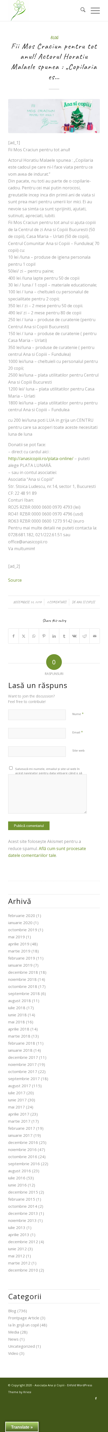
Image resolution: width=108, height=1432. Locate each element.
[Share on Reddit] (85, 636)
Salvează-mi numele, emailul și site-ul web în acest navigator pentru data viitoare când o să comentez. (48, 773)
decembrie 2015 (23, 1192)
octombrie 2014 (22, 1206)
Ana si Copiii (85, 602)
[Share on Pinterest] (44, 636)
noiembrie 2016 (22, 1149)
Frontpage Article (23, 1317)
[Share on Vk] (74, 636)
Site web (78, 750)
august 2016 (19, 1170)
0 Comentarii (56, 602)
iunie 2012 (17, 1248)
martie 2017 (19, 1121)
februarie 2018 (21, 1043)
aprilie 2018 (18, 1029)
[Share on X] (24, 636)
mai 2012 (16, 1255)
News (13, 1339)
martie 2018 (19, 1036)
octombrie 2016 (22, 1156)
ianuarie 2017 (20, 1135)
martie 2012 (19, 1263)
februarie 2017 (21, 1128)
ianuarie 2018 (20, 1050)
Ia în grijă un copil (23, 1324)
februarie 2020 (21, 915)
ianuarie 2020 (20, 922)
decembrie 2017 (23, 1057)
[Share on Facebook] (13, 636)
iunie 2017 (17, 1099)
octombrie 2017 (22, 1071)
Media (13, 1332)
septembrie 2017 (24, 1078)
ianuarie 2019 (20, 965)
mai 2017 (16, 1107)
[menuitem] (80, 10)
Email (77, 732)
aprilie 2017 (18, 1114)
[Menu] (92, 10)
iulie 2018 (16, 1007)
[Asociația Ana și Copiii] (45, 10)
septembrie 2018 (24, 993)
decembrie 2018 (23, 972)
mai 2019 (16, 936)
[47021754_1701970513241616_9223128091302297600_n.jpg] (54, 116)
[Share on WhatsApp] (34, 636)
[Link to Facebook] (96, 1398)
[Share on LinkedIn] (54, 636)
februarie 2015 (21, 1199)
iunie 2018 (17, 1014)
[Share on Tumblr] (64, 636)
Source (15, 580)
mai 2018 (16, 1021)
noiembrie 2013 (22, 1220)
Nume (78, 713)
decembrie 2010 (23, 1270)
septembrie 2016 (24, 1163)
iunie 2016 (17, 1185)
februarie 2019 (21, 958)
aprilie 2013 (18, 1234)
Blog (54, 37)
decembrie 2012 (23, 1241)
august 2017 (19, 1085)
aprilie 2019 (18, 943)
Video (13, 1353)
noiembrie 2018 (22, 979)
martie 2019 (19, 951)
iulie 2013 (16, 1227)
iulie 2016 (16, 1177)
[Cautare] (80, 10)
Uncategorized (21, 1346)
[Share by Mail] (95, 636)
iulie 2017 (16, 1092)
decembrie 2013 (23, 1213)
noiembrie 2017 (22, 1064)
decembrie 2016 (23, 1142)
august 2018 (19, 1000)
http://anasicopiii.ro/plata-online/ (40, 458)
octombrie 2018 (22, 986)
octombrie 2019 (22, 929)
